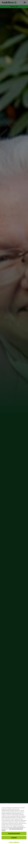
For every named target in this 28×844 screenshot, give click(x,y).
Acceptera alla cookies (14, 833)
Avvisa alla (14, 837)
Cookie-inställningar (14, 842)
